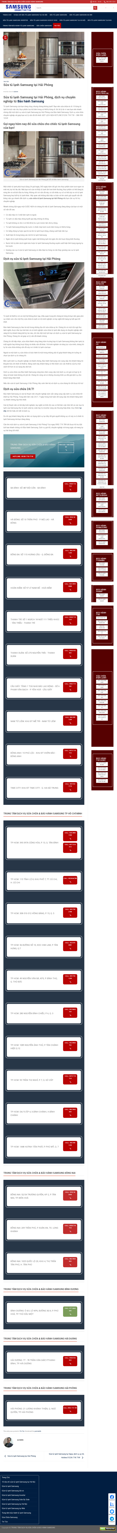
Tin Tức (57, 26)
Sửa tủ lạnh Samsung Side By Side (43, 20)
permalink (38, 1431)
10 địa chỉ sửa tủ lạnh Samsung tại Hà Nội (30, 15)
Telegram (112, 1521)
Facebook (112, 1500)
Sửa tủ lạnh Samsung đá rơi (80, 15)
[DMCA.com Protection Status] (107, 1529)
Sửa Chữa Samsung (44, 26)
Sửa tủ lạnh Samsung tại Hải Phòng (21, 1456)
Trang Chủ (7, 15)
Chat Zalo (112, 1507)
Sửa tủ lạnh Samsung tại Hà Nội (72, 20)
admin (15, 91)
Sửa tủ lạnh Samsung (58, 15)
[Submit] (95, 8)
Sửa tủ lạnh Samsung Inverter (15, 20)
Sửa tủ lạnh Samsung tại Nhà (100, 20)
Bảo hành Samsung (30, 101)
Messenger (112, 1514)
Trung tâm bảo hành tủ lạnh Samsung (18, 26)
